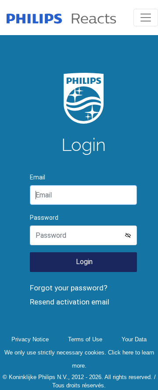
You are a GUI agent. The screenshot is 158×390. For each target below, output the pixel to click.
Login (83, 262)
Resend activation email (69, 301)
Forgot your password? (69, 287)
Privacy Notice (30, 339)
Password (44, 218)
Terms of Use (85, 339)
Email (37, 177)
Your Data (134, 339)
